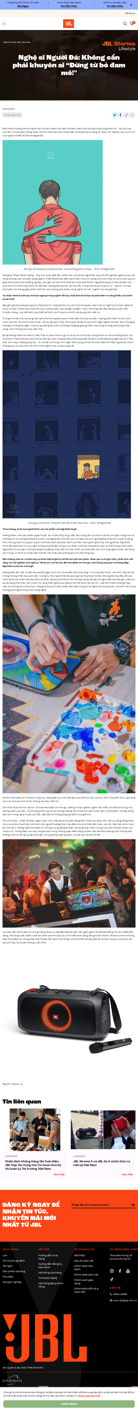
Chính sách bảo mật (89, 1395)
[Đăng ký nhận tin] (132, 1205)
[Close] (131, 5)
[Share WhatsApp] (132, 114)
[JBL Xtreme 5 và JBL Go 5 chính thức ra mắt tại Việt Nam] (103, 1130)
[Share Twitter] (114, 114)
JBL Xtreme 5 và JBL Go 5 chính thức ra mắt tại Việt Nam (101, 1163)
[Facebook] (120, 1271)
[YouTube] (128, 1271)
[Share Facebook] (120, 114)
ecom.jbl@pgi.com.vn (125, 1300)
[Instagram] (112, 1271)
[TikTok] (112, 1279)
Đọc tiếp (59, 1174)
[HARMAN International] (12, 1379)
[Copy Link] (126, 114)
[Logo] (69, 23)
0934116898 (120, 1294)
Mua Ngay (23, 6)
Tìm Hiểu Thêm (69, 6)
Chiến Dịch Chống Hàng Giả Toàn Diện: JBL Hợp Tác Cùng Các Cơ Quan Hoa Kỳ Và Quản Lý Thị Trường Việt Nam (33, 1165)
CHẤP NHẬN (69, 1404)
